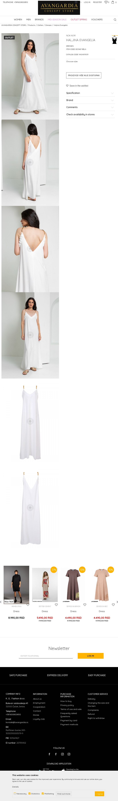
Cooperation (39, 707)
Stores (36, 715)
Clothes (40, 25)
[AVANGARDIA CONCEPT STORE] (59, 9)
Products (31, 25)
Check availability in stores (80, 114)
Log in (90, 656)
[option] (16, 596)
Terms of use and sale (70, 709)
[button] (115, 19)
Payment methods (69, 724)
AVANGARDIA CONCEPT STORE (13, 25)
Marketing (49, 794)
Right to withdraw (96, 718)
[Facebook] (49, 754)
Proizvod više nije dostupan (83, 75)
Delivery (91, 699)
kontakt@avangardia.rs (17, 722)
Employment (39, 703)
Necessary (21, 794)
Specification (73, 93)
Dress (16, 611)
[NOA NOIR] (9, 601)
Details (15, 786)
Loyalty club (39, 719)
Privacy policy (67, 705)
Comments (72, 107)
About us (37, 699)
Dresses (48, 25)
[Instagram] (62, 754)
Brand (69, 100)
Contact (37, 711)
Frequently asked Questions (68, 715)
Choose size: (72, 61)
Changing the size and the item (98, 704)
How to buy (66, 701)
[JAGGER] (66, 601)
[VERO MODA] (37, 601)
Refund (91, 714)
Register (97, 2)
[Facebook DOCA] (55, 754)
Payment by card (68, 720)
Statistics (35, 794)
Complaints (93, 710)
